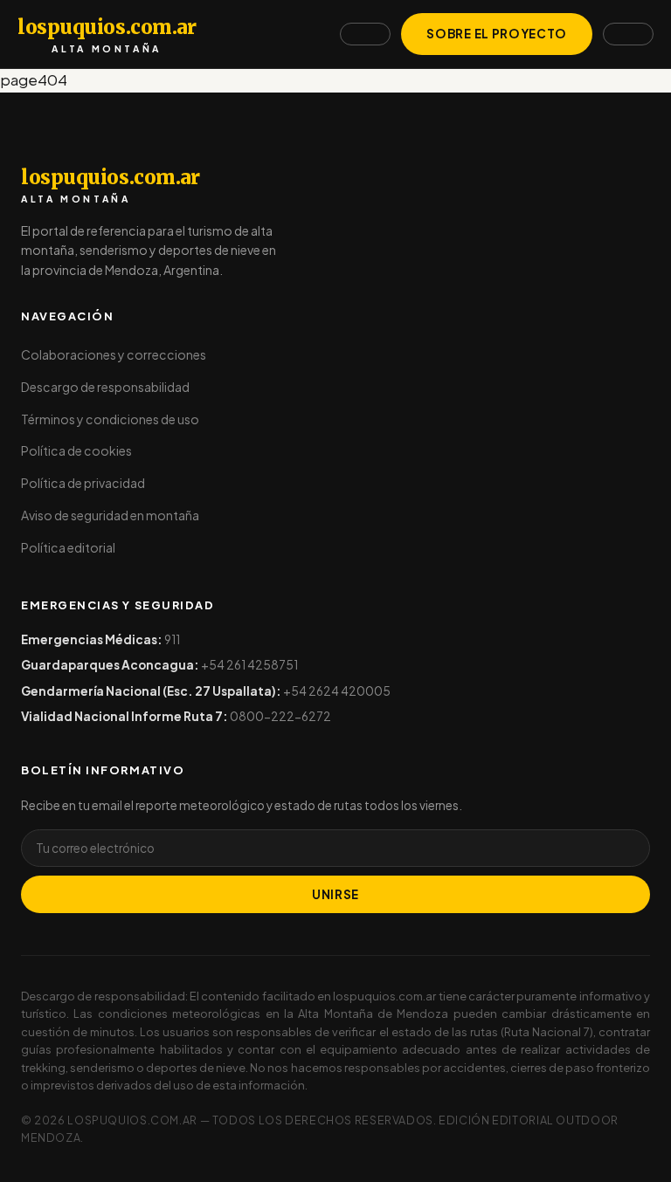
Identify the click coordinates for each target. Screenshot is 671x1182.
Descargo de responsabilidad (105, 387)
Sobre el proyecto (496, 33)
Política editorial (68, 547)
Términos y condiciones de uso (110, 419)
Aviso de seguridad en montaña (110, 515)
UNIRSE (335, 894)
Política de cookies (76, 450)
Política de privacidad (83, 483)
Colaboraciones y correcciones (113, 354)
